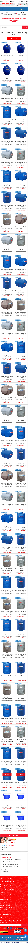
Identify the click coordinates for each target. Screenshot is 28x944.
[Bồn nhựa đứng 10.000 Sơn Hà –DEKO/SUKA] (7, 753)
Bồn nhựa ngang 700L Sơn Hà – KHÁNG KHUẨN (21, 227)
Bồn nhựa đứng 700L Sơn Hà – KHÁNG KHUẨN (7, 227)
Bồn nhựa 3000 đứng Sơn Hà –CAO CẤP (21, 591)
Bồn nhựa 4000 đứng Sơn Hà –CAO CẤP (21, 633)
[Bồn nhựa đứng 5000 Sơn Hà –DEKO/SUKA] (7, 668)
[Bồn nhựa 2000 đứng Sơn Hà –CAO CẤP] (21, 539)
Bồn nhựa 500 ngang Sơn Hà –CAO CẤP (21, 206)
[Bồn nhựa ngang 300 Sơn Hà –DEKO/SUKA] (21, 112)
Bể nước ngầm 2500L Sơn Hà (21, 77)
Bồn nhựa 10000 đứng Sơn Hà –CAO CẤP (21, 762)
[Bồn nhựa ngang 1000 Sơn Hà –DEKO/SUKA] (7, 347)
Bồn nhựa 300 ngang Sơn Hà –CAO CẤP (21, 142)
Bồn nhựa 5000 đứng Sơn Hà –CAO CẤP (21, 676)
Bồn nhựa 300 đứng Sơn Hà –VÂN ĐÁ (21, 99)
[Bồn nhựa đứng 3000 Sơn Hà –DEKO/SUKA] (7, 582)
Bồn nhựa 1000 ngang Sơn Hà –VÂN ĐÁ (7, 334)
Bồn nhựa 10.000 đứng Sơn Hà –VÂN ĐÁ (21, 740)
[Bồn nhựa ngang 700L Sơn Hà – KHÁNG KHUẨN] (21, 219)
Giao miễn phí (7, 12)
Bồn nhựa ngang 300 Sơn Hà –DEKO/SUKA (21, 120)
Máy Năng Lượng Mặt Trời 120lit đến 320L (12, 859)
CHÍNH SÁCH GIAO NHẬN (6, 907)
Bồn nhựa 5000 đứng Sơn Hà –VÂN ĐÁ (21, 655)
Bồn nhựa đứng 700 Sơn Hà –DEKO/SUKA (7, 270)
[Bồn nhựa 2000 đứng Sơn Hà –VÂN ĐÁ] (21, 497)
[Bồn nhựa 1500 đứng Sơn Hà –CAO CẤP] (21, 454)
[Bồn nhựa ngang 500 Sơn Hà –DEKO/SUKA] (21, 176)
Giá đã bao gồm (21, 12)
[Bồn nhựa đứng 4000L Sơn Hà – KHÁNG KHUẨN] (7, 603)
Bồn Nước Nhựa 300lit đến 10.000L (10, 866)
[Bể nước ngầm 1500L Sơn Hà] (21, 48)
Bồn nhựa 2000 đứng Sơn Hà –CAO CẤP (21, 548)
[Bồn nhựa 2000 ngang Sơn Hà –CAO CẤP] (7, 539)
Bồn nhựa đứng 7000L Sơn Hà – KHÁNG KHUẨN (7, 698)
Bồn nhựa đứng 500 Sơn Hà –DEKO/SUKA (7, 184)
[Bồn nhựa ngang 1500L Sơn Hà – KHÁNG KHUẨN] (7, 390)
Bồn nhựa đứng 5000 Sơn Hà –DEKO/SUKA (7, 676)
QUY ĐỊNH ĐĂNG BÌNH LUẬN (7, 914)
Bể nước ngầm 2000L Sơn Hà (7, 77)
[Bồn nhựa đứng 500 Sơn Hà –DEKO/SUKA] (7, 176)
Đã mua (13, 1)
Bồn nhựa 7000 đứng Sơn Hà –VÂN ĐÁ (21, 698)
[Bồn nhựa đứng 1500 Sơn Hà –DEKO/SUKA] (21, 432)
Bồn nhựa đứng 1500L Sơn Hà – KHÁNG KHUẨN (21, 398)
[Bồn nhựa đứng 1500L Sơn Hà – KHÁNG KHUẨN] (21, 390)
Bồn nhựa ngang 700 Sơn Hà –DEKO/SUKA (21, 270)
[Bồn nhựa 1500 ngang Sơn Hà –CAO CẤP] (7, 454)
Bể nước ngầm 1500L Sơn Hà (21, 56)
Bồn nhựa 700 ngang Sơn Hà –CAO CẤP (21, 291)
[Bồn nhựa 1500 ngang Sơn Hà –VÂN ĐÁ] (7, 411)
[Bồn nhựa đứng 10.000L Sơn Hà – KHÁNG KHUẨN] (7, 732)
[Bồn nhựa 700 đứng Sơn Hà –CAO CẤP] (7, 283)
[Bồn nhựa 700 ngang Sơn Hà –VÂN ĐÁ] (7, 240)
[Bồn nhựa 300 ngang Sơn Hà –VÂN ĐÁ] (7, 90)
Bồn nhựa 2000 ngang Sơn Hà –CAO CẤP (7, 548)
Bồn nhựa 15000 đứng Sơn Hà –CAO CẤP (21, 783)
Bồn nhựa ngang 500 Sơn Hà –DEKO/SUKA (21, 184)
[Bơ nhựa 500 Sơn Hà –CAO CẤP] (21, 796)
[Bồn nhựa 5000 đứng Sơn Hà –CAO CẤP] (21, 668)
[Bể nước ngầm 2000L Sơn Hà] (7, 69)
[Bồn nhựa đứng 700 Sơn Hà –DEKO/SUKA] (7, 261)
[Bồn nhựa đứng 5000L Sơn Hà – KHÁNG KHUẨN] (7, 646)
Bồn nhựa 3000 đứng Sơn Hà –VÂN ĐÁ (21, 569)
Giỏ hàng (25, 4)
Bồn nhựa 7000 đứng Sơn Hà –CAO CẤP (21, 719)
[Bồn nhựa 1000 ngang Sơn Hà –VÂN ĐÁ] (7, 326)
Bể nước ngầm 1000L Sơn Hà (7, 56)
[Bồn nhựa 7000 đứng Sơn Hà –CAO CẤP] (21, 710)
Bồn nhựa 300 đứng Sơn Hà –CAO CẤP (7, 142)
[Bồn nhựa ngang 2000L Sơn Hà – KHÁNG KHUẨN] (7, 475)
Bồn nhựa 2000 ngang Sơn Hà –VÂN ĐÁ (7, 505)
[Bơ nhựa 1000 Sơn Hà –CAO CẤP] (21, 817)
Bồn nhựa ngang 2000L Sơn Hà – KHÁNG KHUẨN (7, 484)
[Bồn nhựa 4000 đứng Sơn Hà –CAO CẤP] (21, 625)
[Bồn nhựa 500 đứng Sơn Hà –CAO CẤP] (7, 197)
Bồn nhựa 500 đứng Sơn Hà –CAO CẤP (7, 206)
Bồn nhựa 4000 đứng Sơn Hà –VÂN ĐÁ (21, 612)
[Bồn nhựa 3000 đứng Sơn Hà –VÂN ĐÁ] (21, 561)
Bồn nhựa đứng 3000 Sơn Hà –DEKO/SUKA (7, 591)
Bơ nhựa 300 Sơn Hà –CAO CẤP (7, 804)
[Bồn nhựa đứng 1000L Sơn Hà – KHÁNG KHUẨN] (21, 304)
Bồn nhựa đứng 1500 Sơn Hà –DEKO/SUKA (21, 441)
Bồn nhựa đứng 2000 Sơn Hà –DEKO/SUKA (21, 526)
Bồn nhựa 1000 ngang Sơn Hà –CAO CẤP (21, 377)
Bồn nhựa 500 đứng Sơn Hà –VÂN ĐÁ (21, 163)
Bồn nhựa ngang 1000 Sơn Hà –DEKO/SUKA (7, 355)
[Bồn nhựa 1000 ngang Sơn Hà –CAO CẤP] (21, 368)
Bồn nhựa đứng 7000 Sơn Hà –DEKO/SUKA (7, 719)
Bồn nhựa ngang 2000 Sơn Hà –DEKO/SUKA (7, 526)
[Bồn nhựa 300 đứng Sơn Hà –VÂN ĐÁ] (21, 90)
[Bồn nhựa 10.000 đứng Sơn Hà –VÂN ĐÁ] (21, 732)
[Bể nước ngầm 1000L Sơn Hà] (7, 48)
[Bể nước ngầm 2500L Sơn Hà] (21, 69)
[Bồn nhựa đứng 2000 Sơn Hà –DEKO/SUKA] (21, 518)
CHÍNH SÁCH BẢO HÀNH (5, 902)
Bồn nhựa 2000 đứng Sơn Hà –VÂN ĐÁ (21, 505)
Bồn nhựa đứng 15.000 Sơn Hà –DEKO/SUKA (7, 783)
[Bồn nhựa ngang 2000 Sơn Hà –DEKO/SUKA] (7, 518)
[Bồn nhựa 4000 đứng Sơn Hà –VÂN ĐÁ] (21, 603)
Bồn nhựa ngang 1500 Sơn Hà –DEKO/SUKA (7, 441)
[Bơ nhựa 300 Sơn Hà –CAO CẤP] (7, 796)
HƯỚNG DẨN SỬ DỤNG (5, 912)
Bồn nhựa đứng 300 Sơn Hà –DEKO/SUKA (7, 120)
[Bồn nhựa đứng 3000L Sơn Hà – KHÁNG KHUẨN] (7, 561)
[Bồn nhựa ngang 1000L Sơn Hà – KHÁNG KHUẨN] (7, 304)
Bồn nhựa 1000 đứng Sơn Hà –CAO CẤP (7, 377)
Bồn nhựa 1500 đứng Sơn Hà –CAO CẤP (21, 462)
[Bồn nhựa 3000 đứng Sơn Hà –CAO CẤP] (21, 582)
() (4, 1)
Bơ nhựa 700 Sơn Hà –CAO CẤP (7, 826)
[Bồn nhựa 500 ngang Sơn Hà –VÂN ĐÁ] (7, 155)
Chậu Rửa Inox (6, 871)
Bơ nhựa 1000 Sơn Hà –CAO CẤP (21, 826)
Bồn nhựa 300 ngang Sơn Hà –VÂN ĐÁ (7, 99)
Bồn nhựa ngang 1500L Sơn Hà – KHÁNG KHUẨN (7, 398)
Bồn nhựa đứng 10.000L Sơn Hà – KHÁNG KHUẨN (7, 740)
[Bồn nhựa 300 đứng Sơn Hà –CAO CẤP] (7, 133)
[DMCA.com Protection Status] (4, 932)
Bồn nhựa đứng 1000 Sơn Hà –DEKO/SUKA (21, 355)
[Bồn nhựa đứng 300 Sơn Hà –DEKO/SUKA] (7, 112)
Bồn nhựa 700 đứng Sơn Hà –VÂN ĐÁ (21, 249)
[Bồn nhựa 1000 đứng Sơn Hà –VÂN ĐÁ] (21, 326)
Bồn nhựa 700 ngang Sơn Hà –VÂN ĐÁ (7, 249)
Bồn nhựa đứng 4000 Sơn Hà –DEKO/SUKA (7, 633)
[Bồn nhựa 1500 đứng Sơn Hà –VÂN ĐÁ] (21, 411)
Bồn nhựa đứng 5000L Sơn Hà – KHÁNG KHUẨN (7, 655)
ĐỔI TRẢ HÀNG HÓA (5, 905)
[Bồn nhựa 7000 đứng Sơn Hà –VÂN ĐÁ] (21, 689)
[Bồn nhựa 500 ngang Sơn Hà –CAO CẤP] (21, 197)
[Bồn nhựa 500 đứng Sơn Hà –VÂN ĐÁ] (21, 155)
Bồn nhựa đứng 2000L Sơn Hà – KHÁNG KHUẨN (21, 484)
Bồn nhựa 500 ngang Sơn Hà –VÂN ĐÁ (7, 163)
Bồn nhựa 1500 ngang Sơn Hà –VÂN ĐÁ (7, 420)
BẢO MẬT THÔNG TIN (5, 909)
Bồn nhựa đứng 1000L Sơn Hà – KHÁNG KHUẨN (21, 313)
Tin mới (4, 895)
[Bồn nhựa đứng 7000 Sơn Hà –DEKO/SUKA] (7, 710)
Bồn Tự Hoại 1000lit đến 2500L (9, 869)
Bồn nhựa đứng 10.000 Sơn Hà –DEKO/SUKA (7, 762)
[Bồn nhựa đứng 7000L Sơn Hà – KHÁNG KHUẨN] (7, 689)
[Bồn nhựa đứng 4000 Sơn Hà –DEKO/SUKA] (7, 625)
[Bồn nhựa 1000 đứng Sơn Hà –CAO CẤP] (7, 368)
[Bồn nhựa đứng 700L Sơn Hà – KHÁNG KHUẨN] (7, 219)
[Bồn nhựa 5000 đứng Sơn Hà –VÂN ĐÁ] (21, 646)
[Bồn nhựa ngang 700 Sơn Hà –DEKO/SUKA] (21, 261)
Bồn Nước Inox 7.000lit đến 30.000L (10, 864)
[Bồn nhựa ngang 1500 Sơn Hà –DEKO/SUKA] (7, 432)
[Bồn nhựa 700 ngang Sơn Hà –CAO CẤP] (21, 283)
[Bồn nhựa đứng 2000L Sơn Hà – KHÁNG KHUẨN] (21, 475)
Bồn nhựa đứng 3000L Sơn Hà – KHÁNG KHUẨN (7, 569)
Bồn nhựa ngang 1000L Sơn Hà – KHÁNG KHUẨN (7, 313)
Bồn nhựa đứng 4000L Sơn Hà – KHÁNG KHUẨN (7, 612)
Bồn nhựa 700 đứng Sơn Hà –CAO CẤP (7, 291)
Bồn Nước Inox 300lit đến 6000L (10, 861)
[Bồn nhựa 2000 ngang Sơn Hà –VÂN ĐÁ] (7, 497)
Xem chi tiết (3, 42)
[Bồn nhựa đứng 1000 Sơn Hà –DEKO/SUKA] (21, 347)
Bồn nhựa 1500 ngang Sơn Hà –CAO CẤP (7, 462)
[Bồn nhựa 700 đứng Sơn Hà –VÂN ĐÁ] (21, 240)
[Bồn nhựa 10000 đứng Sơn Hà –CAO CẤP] (21, 753)
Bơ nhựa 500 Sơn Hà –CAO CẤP (21, 804)
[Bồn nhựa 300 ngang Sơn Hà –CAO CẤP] (21, 133)
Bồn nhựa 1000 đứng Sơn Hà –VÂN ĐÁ (21, 334)
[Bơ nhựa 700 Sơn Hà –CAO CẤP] (7, 817)
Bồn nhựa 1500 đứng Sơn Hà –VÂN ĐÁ (21, 420)
